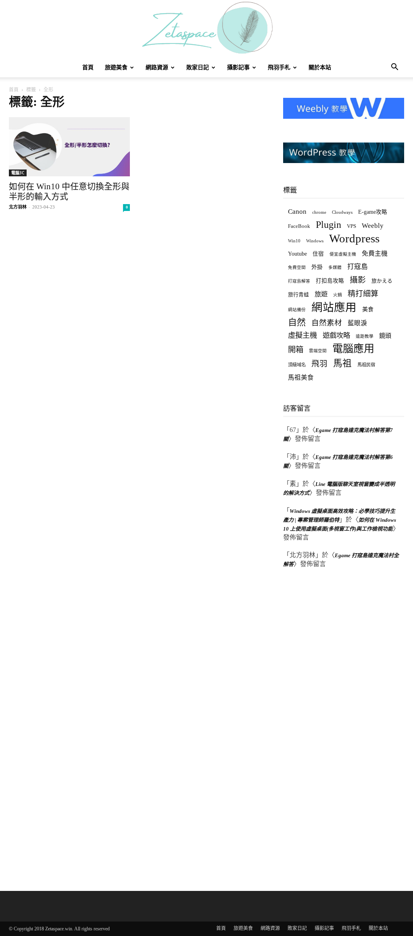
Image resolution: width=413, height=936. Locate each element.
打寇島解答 (299, 281)
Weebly (373, 225)
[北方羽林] (206, 29)
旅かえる (381, 281)
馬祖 (342, 363)
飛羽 (319, 364)
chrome (319, 212)
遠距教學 (364, 336)
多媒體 (335, 267)
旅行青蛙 (298, 294)
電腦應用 (353, 349)
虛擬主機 (302, 335)
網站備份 (297, 310)
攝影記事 (238, 67)
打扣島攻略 (330, 281)
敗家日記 (197, 67)
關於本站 (320, 67)
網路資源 (157, 67)
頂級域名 (297, 364)
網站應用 (334, 307)
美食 (367, 309)
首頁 (88, 67)
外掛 (317, 267)
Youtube (297, 254)
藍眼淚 (357, 323)
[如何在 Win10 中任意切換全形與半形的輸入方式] (69, 146)
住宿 (318, 254)
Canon (297, 211)
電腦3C (17, 173)
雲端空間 (318, 351)
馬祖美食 (301, 377)
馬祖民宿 (366, 364)
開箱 (295, 349)
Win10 (294, 240)
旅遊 (321, 294)
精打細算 (363, 293)
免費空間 (297, 267)
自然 (297, 322)
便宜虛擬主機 (343, 254)
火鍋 (337, 295)
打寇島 (357, 267)
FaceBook (299, 226)
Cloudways (342, 212)
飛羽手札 (279, 67)
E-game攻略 (372, 212)
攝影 (358, 280)
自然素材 (326, 322)
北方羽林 (18, 207)
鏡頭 (385, 335)
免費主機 (375, 253)
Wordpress (354, 238)
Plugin (328, 225)
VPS (351, 226)
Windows (314, 241)
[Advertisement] (343, 728)
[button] (394, 68)
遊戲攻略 (336, 335)
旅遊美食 (116, 67)
